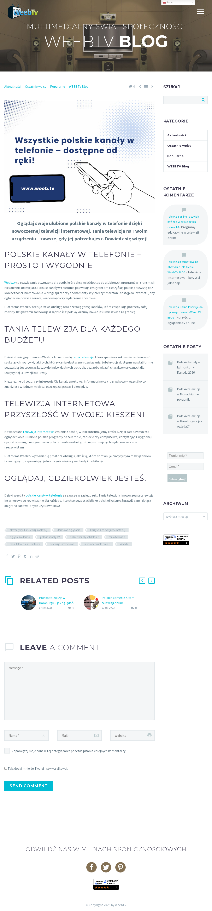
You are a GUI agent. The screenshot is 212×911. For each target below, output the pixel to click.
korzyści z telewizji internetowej (107, 530)
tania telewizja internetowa (25, 544)
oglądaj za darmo (20, 537)
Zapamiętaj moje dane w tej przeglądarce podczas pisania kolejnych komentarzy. (69, 751)
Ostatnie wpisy (35, 86)
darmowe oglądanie (68, 530)
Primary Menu (200, 11)
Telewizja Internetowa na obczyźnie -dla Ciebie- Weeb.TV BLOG (182, 267)
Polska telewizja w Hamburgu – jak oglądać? (189, 421)
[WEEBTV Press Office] (176, 539)
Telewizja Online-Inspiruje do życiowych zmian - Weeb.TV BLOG (185, 312)
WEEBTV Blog (79, 86)
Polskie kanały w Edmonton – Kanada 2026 (188, 367)
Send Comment (29, 786)
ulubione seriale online (97, 544)
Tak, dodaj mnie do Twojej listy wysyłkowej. (37, 768)
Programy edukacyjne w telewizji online (183, 232)
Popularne (57, 86)
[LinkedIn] (31, 556)
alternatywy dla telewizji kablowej (28, 530)
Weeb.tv (10, 282)
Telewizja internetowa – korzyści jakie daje (184, 277)
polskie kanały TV (50, 537)
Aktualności (12, 86)
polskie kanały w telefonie (43, 495)
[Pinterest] (19, 556)
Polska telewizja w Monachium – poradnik (188, 394)
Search (203, 100)
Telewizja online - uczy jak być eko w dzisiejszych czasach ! (183, 222)
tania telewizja (83, 357)
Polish (170, 2)
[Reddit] (37, 556)
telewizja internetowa (38, 432)
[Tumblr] (25, 556)
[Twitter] (13, 556)
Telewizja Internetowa (62, 544)
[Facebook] (7, 556)
